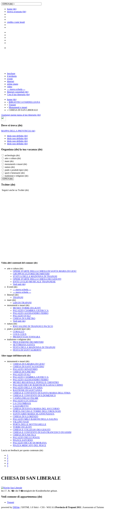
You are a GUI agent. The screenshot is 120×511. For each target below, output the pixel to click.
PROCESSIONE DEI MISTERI (28, 342)
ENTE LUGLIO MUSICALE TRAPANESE (34, 281)
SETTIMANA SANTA (24, 344)
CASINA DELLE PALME (25, 398)
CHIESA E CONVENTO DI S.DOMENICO (34, 395)
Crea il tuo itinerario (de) (18, 94)
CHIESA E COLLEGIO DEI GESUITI (31, 429)
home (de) (11, 9)
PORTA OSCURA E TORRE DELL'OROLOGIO (37, 411)
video (9, 86)
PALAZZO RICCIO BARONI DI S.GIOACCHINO (38, 385)
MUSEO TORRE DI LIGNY (27, 308)
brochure (11, 73)
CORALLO (18, 331)
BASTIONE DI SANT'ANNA (27, 390)
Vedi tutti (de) (19, 284)
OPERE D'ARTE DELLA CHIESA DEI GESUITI (37, 279)
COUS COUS (19, 334)
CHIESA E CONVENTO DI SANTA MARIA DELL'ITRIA (42, 393)
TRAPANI (18, 297)
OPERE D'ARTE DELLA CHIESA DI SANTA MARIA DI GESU (45, 271)
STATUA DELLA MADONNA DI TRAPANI (35, 276)
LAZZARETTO (21, 406)
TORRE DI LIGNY (22, 427)
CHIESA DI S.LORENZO (25, 416)
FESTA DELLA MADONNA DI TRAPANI (34, 347)
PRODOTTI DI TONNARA (26, 337)
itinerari (10, 81)
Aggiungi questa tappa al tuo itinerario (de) (21, 115)
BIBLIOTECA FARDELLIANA (24, 102)
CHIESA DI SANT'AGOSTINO (28, 366)
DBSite (16, 507)
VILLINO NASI (21, 422)
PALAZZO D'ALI (21, 316)
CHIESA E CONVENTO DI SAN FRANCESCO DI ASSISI (42, 432)
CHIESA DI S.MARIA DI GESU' (29, 364)
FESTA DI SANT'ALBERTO (27, 350)
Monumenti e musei (18, 107)
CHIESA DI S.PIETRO (24, 318)
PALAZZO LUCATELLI (25, 400)
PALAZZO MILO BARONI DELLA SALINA (35, 419)
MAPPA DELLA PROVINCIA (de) (18, 131)
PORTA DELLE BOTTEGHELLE (29, 424)
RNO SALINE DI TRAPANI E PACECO (33, 326)
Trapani (12, 104)
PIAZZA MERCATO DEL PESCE (29, 445)
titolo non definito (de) (17, 136)
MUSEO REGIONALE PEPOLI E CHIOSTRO (36, 382)
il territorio (12, 76)
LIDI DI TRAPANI (22, 302)
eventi (10, 79)
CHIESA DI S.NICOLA (24, 435)
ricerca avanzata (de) (16, 11)
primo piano (12, 84)
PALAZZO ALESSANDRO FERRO (30, 313)
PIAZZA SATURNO (23, 440)
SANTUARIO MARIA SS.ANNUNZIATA (33, 414)
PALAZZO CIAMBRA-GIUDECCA (31, 310)
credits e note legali (16, 22)
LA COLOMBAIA (22, 403)
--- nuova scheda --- (16, 89)
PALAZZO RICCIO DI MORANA (30, 443)
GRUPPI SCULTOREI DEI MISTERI (31, 274)
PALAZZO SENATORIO (25, 369)
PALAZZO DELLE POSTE (26, 437)
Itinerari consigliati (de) (17, 92)
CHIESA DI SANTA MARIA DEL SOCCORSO (36, 408)
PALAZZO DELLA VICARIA (28, 387)
